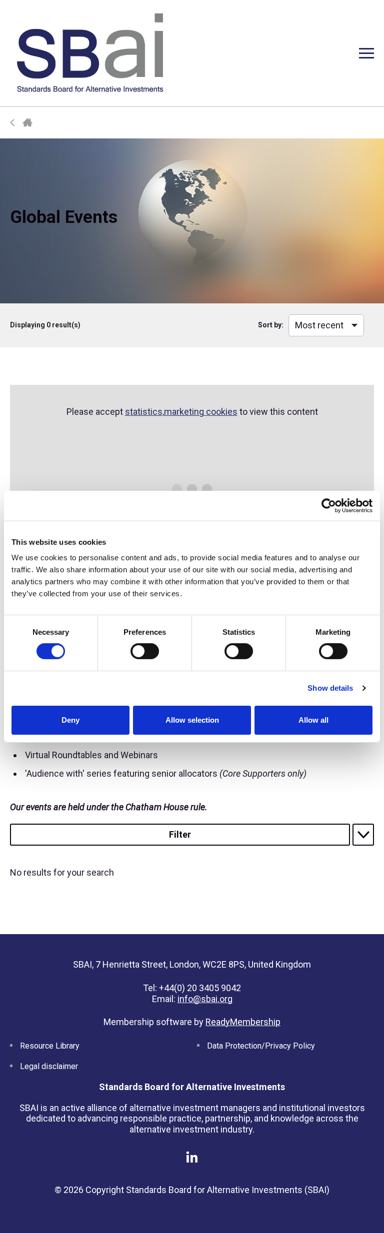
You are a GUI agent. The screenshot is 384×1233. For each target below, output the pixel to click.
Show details (330, 688)
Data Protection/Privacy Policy (261, 1046)
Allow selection (192, 720)
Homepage (27, 122)
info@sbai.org (205, 999)
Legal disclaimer (49, 1066)
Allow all (313, 720)
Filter (180, 834)
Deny (71, 720)
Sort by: (271, 325)
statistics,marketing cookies (181, 411)
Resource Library (50, 1046)
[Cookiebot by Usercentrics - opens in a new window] (328, 505)
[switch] (144, 651)
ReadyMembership (243, 1022)
